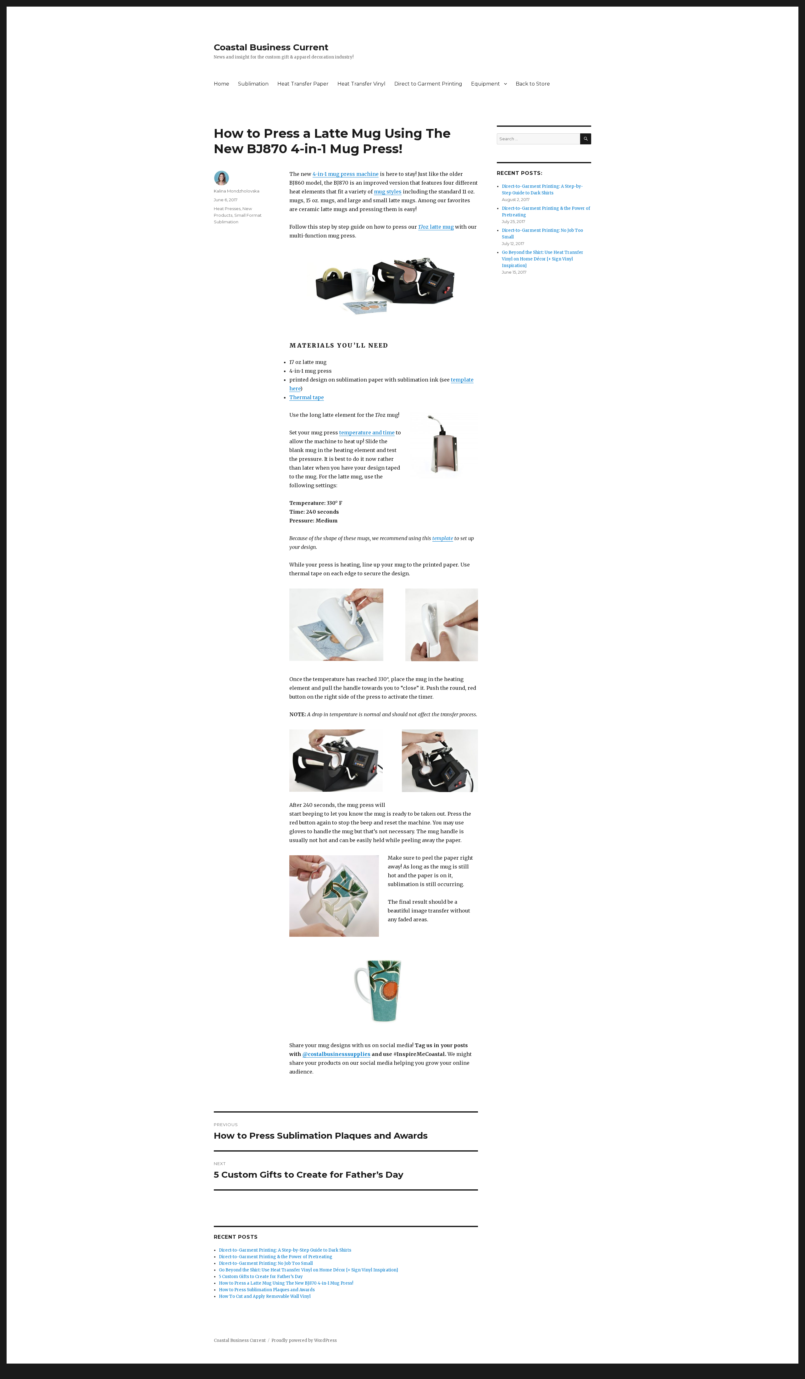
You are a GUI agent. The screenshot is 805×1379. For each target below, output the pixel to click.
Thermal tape (306, 397)
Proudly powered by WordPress (304, 1340)
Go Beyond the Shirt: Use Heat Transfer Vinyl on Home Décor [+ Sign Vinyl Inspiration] (308, 1270)
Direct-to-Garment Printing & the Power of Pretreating (275, 1256)
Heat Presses (227, 208)
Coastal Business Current (271, 47)
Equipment (485, 84)
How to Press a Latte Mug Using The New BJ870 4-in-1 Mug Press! (286, 1283)
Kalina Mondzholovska (236, 190)
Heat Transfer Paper (303, 84)
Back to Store (533, 84)
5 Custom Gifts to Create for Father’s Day (261, 1276)
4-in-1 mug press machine (346, 174)
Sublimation (253, 84)
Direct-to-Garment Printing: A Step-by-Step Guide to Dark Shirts (285, 1250)
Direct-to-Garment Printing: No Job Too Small (266, 1263)
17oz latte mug (436, 227)
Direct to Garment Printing (428, 84)
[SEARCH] (585, 138)
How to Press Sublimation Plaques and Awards (267, 1289)
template (442, 538)
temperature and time (367, 432)
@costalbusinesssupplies (336, 1054)
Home (221, 84)
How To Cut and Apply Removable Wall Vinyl (265, 1296)
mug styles (388, 191)
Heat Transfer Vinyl (361, 84)
